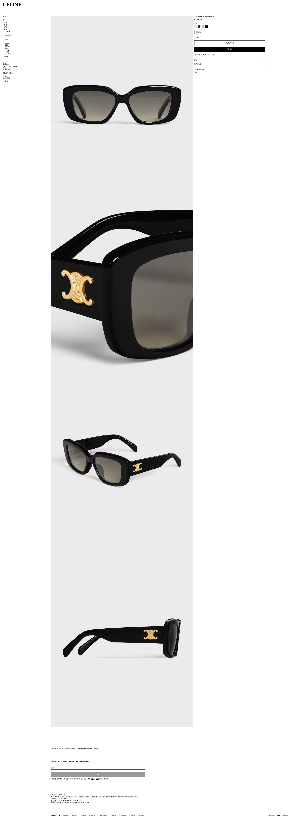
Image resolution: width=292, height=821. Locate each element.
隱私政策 (92, 815)
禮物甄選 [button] (6, 65)
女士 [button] (4, 20)
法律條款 (83, 815)
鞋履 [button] (5, 28)
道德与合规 (122, 815)
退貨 (195, 72)
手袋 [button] (5, 23)
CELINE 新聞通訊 (283, 815)
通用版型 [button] (198, 32)
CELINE (53, 748)
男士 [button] (4, 63)
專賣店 (5, 76)
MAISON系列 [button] (7, 70)
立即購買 (229, 49)
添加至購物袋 (230, 43)
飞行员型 (8, 53)
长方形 (7, 52)
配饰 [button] (5, 26)
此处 (92, 779)
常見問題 (74, 815)
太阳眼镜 (66, 748)
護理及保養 (197, 64)
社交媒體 (271, 815)
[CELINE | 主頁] (12, 4)
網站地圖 (141, 815)
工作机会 (132, 815)
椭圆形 (7, 43)
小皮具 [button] (6, 56)
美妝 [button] (4, 68)
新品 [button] (4, 16)
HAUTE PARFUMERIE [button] (10, 66)
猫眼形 (7, 46)
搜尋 (4, 81)
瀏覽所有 (8, 35)
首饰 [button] (5, 29)
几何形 (7, 50)
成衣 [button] (5, 24)
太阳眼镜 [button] (7, 31)
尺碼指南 (197, 37)
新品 (6, 39)
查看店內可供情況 (200, 69)
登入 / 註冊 (6, 78)
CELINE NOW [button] (8, 73)
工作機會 (113, 815)
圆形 (6, 45)
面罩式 (7, 48)
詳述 (195, 60)
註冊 (98, 774)
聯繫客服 (66, 815)
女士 (60, 748)
